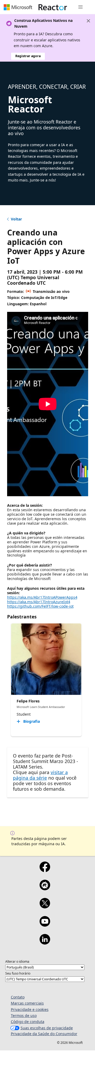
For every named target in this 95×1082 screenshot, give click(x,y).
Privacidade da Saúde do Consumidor (44, 1033)
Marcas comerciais (27, 1003)
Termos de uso (24, 1015)
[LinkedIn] (45, 942)
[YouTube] (45, 924)
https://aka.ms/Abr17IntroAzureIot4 (38, 601)
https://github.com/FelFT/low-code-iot (40, 606)
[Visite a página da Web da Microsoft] (18, 7)
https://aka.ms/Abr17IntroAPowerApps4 (42, 597)
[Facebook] (45, 870)
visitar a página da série (40, 775)
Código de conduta (27, 1021)
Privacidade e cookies (30, 1009)
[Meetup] (45, 888)
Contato (18, 997)
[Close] (88, 21)
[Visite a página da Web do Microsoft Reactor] (53, 7)
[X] (45, 906)
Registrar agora (28, 56)
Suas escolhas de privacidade (47, 1027)
